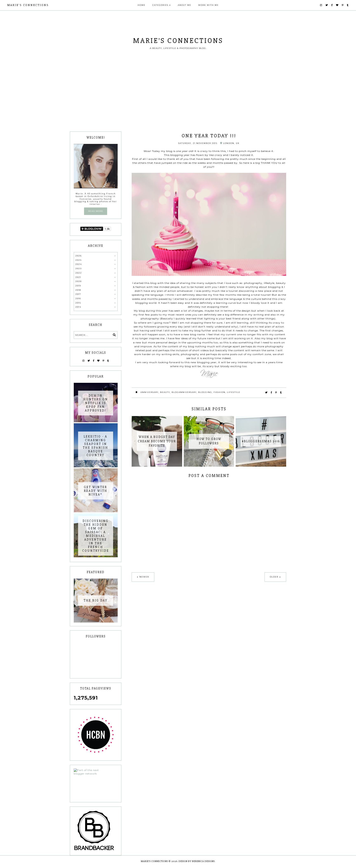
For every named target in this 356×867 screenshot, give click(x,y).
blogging (205, 392)
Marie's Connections (28, 5)
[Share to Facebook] (271, 392)
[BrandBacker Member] (96, 831)
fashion (219, 392)
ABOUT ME (184, 5)
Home (141, 5)
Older (274, 577)
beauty (165, 392)
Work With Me (208, 5)
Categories (160, 5)
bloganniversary (184, 392)
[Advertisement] (178, 100)
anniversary (149, 392)
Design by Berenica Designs (197, 861)
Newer (144, 577)
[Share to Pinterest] (276, 392)
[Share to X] (266, 392)
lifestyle (233, 392)
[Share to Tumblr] (281, 392)
